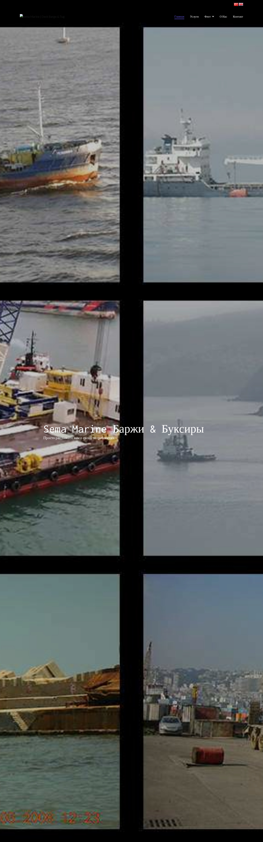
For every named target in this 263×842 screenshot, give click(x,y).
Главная (179, 16)
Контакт (238, 16)
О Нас (223, 16)
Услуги (194, 16)
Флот (207, 16)
